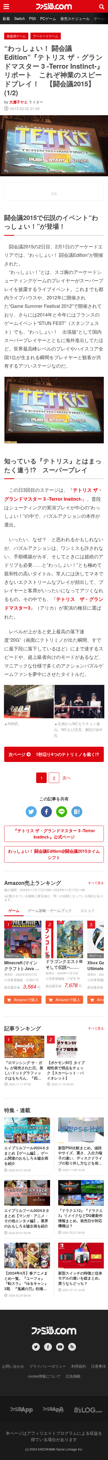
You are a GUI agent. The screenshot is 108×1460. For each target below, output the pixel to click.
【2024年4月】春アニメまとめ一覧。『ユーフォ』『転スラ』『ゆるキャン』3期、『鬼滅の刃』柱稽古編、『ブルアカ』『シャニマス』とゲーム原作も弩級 (26, 1281)
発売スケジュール (75, 18)
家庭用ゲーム (16, 36)
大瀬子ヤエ (18, 101)
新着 (6, 18)
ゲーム (13, 910)
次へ (66, 778)
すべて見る (96, 883)
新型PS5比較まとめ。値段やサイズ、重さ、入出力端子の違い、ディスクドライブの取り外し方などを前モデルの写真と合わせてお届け (80, 1155)
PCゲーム (48, 18)
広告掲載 (73, 1376)
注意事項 (98, 1366)
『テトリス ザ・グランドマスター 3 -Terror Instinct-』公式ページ (54, 833)
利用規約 (78, 1366)
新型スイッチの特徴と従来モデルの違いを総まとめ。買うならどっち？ (80, 1278)
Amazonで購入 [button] (26, 999)
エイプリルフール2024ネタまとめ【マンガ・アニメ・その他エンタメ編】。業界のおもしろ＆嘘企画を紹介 (26, 1218)
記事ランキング (22, 1028)
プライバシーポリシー (47, 1366)
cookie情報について (44, 1376)
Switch (19, 18)
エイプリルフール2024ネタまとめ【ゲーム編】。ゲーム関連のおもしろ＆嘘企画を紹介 (26, 1155)
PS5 (32, 18)
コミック (87, 910)
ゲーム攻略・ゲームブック (50, 910)
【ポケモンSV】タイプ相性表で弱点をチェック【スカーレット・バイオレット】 (66, 1070)
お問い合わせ (13, 1366)
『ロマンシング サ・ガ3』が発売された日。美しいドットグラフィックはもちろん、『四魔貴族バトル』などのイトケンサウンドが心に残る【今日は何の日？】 (23, 1070)
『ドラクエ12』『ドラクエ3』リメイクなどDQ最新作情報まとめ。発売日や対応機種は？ (80, 1218)
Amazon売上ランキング (32, 882)
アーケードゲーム (45, 36)
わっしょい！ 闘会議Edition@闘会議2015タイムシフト (54, 854)
